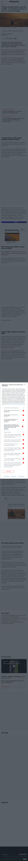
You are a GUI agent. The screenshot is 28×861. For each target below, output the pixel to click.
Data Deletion (6, 476)
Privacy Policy (21, 476)
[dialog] (14, 430)
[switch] (23, 410)
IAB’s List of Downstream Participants (15, 403)
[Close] (25, 385)
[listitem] (14, 408)
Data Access (14, 476)
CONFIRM (8, 471)
